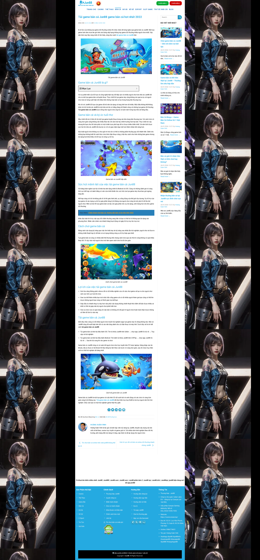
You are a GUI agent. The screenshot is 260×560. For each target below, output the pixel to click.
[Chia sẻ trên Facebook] (109, 409)
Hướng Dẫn (135, 490)
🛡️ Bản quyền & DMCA (119, 553)
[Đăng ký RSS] (136, 522)
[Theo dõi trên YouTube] (140, 522)
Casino (101, 9)
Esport (138, 9)
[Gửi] (180, 17)
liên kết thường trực (111, 417)
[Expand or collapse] (136, 88)
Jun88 (172, 493)
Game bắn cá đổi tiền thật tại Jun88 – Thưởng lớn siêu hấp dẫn (171, 81)
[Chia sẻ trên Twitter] (112, 409)
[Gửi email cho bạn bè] (116, 409)
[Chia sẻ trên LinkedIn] (123, 409)
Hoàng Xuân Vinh (99, 23)
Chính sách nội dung (135, 553)
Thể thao (109, 9)
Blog (171, 9)
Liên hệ (145, 553)
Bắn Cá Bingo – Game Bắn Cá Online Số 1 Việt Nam (170, 120)
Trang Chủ (91, 9)
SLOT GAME (148, 9)
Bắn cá (118, 9)
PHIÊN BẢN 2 (176, 3)
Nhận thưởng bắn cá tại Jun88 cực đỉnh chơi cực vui (171, 199)
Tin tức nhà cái (161, 9)
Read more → (169, 59)
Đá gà (125, 9)
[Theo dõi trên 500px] (144, 522)
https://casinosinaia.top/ (169, 517)
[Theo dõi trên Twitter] (132, 522)
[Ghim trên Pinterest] (120, 409)
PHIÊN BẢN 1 (162, 3)
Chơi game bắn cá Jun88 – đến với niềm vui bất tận (171, 44)
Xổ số (131, 9)
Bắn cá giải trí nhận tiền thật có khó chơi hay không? (170, 159)
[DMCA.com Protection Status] (108, 530)
